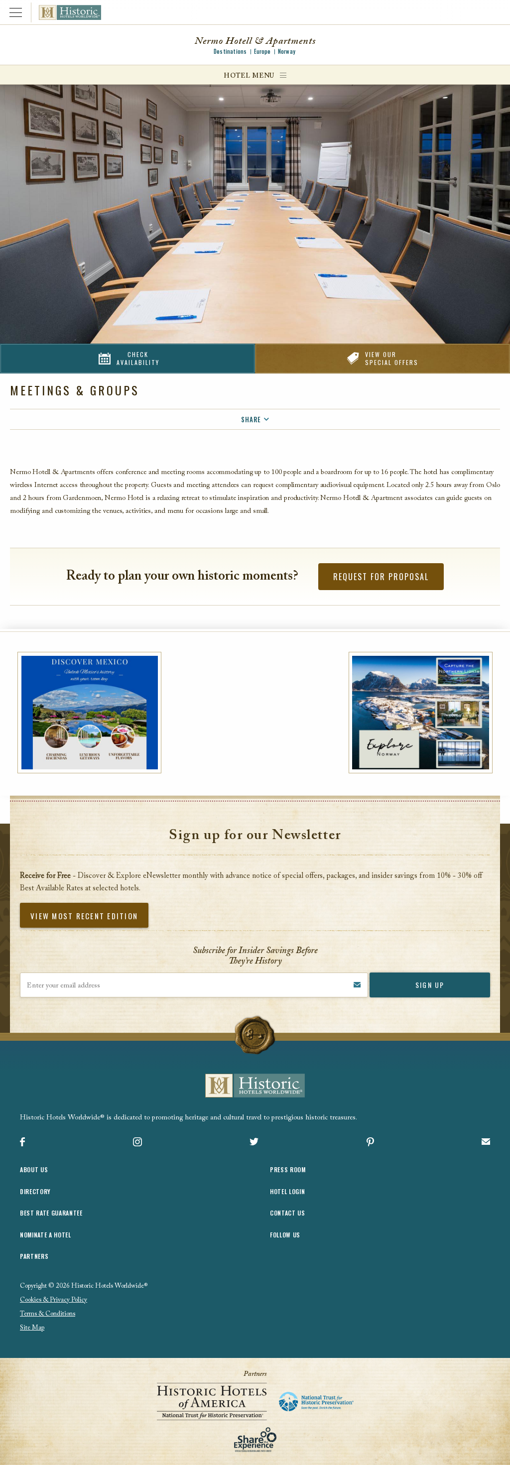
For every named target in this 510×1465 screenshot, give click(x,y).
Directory (35, 1191)
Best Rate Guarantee (51, 1213)
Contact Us (287, 1213)
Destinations (230, 51)
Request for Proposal (381, 577)
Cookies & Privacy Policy (53, 1300)
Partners (34, 1256)
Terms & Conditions (47, 1314)
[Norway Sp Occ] (421, 712)
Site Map (32, 1328)
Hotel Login (287, 1191)
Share (251, 419)
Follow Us (285, 1234)
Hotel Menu (249, 76)
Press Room (288, 1169)
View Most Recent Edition (84, 915)
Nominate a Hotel (45, 1234)
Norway (286, 51)
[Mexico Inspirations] (89, 712)
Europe (262, 51)
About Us (34, 1169)
